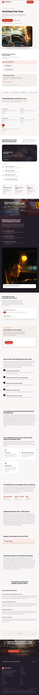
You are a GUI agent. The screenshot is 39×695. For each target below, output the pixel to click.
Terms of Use (31, 688)
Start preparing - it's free (13, 651)
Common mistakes (5, 682)
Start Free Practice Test (7, 20)
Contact (21, 681)
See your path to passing (7, 81)
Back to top (33, 661)
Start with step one (9, 211)
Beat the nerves (22, 672)
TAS (19, 312)
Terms (21, 682)
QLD (11, 312)
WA (16, 312)
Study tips (3, 681)
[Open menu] (36, 2)
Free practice (22, 670)
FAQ (2, 679)
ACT (23, 312)
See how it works (17, 20)
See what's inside (9, 342)
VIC (7, 312)
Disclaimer (21, 684)
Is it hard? (3, 684)
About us (21, 679)
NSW (4, 312)
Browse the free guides (26, 651)
